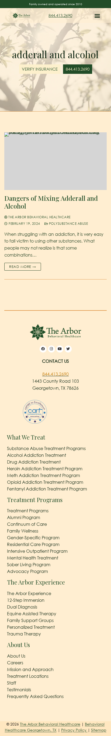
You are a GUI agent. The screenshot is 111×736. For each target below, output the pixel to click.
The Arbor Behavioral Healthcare (39, 217)
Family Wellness (22, 531)
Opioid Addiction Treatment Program (45, 482)
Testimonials (19, 689)
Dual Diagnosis (22, 607)
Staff (11, 683)
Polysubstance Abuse (68, 224)
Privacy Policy (74, 730)
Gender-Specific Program (33, 537)
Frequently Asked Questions (35, 696)
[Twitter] (68, 349)
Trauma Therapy (24, 634)
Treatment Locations (27, 676)
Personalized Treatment (31, 627)
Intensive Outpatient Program (37, 551)
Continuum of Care (27, 524)
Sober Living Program (28, 564)
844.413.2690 (60, 15)
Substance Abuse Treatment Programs (46, 448)
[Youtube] (59, 349)
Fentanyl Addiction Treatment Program (47, 489)
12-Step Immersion (25, 600)
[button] (97, 15)
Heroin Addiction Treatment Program (44, 468)
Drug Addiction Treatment (34, 462)
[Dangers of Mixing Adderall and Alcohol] (55, 161)
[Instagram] (51, 349)
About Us (16, 656)
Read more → (22, 266)
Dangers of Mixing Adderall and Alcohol (51, 202)
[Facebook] (43, 349)
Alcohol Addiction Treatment (36, 455)
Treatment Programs (27, 510)
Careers (15, 662)
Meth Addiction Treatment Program (43, 475)
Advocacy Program (27, 571)
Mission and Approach (30, 669)
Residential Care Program (33, 544)
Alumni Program (23, 517)
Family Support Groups (30, 620)
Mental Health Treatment (32, 558)
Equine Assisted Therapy (31, 613)
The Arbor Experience (29, 593)
